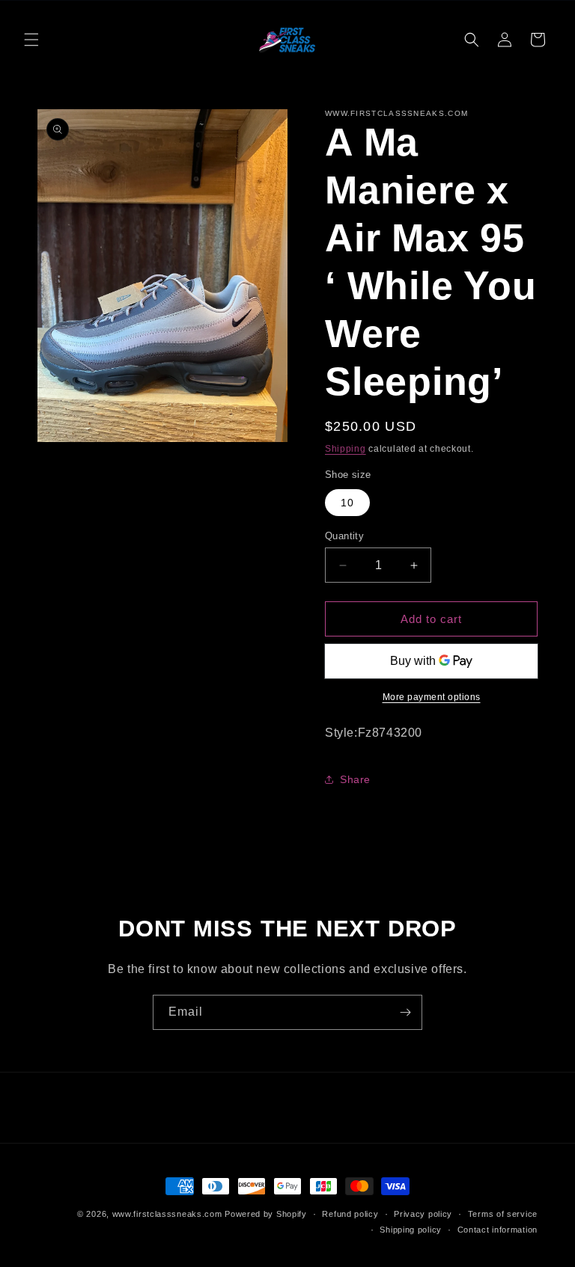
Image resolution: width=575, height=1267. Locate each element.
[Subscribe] (405, 1012)
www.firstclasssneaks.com (167, 1213)
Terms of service (503, 1213)
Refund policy (350, 1213)
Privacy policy (423, 1213)
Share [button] (355, 779)
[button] (31, 39)
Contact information (497, 1229)
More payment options (432, 697)
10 (347, 503)
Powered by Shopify (266, 1213)
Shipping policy (411, 1229)
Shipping (345, 449)
